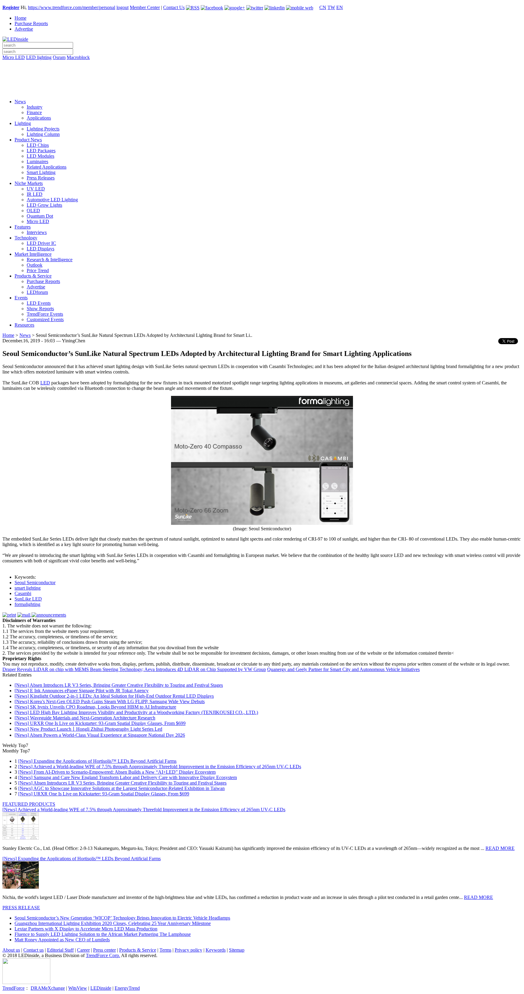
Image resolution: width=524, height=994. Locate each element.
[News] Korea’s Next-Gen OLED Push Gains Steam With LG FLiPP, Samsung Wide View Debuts (110, 701)
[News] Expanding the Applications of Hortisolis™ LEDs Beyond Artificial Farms (97, 761)
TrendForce (13, 988)
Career (83, 950)
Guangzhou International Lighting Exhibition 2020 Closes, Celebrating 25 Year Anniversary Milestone (113, 923)
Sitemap (236, 950)
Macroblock (78, 57)
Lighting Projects (43, 128)
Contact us (33, 950)
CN (322, 7)
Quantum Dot (40, 216)
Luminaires (37, 161)
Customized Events (45, 319)
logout (122, 7)
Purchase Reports (31, 23)
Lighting (23, 123)
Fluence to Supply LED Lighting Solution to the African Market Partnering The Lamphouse (103, 934)
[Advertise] (262, 73)
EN (339, 7)
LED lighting (39, 57)
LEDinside (100, 988)
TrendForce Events (45, 314)
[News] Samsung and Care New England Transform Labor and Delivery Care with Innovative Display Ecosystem (127, 777)
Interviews (37, 232)
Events (21, 297)
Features (23, 226)
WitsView (77, 988)
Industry (34, 107)
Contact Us (174, 7)
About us (11, 950)
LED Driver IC (41, 243)
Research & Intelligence (49, 259)
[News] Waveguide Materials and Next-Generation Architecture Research (85, 717)
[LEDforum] (262, 90)
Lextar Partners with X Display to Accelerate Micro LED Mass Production (86, 928)
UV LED (36, 188)
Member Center (145, 7)
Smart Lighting (41, 172)
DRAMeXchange (48, 988)
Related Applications (46, 167)
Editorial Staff (60, 950)
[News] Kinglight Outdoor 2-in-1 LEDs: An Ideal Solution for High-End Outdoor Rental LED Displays (114, 696)
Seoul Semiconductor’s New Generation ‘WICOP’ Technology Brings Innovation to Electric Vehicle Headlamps (122, 917)
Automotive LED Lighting (52, 199)
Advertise (24, 28)
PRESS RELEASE (21, 907)
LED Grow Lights (44, 205)
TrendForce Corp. (103, 955)
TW (331, 7)
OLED (33, 210)
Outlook (34, 265)
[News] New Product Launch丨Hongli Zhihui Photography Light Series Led (88, 729)
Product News (28, 139)
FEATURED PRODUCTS (28, 804)
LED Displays (40, 248)
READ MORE (500, 848)
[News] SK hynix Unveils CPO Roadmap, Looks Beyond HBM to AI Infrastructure (95, 706)
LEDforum (37, 292)
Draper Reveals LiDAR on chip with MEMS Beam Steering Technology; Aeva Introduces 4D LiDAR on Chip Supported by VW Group (134, 669)
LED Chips (38, 145)
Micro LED (13, 57)
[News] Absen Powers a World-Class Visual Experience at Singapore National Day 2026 (100, 735)
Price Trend (38, 270)
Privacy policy (188, 950)
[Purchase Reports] (262, 64)
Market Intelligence (33, 254)
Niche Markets (29, 183)
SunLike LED (28, 598)
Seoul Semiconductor (35, 582)
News (20, 101)
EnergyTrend (127, 988)
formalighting (27, 604)
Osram (59, 57)
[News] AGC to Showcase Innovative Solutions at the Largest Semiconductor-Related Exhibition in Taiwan (121, 788)
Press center (104, 950)
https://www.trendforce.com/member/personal (71, 7)
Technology (26, 237)
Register (10, 7)
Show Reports (40, 308)
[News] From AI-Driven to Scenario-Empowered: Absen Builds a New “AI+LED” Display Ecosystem (117, 772)
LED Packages (41, 150)
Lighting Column (43, 134)
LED (45, 382)
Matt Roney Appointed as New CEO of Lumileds (62, 939)
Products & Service (33, 275)
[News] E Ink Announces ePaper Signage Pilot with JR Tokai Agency (82, 690)
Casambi (23, 593)
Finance (34, 112)
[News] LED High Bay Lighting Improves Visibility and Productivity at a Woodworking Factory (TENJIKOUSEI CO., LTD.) (136, 712)
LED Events (39, 303)
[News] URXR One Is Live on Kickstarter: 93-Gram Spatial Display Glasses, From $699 (100, 723)
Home (20, 18)
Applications (39, 117)
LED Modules (40, 156)
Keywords (216, 950)
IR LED (34, 194)
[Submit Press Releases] (262, 81)
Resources (24, 324)
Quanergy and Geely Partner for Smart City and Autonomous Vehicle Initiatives (343, 669)
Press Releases (41, 177)
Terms (165, 950)
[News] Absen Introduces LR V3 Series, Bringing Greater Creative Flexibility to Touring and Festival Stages (119, 685)
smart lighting (28, 588)
